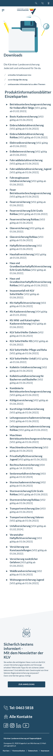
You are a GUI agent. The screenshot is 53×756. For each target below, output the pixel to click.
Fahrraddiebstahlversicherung (26, 160)
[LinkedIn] (18, 725)
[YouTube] (26, 725)
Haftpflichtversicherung (23, 245)
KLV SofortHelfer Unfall (23, 358)
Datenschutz (33, 751)
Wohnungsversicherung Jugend (27, 579)
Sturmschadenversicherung (25, 482)
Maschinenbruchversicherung (26, 447)
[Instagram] (12, 725)
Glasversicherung (19, 228)
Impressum (45, 751)
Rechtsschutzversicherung (24, 464)
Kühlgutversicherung (21, 400)
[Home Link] (26, 11)
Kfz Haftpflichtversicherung (25, 302)
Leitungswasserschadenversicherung (30, 417)
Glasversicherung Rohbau (23, 236)
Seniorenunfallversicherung (25, 473)
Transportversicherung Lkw (25, 508)
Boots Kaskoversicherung (24, 116)
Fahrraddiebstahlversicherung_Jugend (30, 168)
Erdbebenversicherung (22, 151)
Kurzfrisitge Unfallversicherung (27, 408)
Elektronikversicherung (22, 142)
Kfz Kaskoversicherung (22, 311)
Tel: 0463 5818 (21, 708)
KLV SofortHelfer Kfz (21, 341)
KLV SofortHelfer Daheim (24, 332)
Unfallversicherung (20, 525)
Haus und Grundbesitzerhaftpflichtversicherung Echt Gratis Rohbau (30, 266)
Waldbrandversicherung (23, 570)
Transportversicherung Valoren (27, 517)
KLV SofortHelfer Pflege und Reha (28, 349)
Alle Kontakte (20, 716)
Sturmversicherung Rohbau (25, 499)
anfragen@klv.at (10, 746)
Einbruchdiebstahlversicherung (27, 125)
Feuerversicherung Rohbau (24, 219)
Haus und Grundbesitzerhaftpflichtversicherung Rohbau (30, 282)
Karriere (6, 751)
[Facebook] (6, 725)
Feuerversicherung (20, 201)
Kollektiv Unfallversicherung (25, 367)
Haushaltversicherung (22, 254)
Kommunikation (18, 751)
